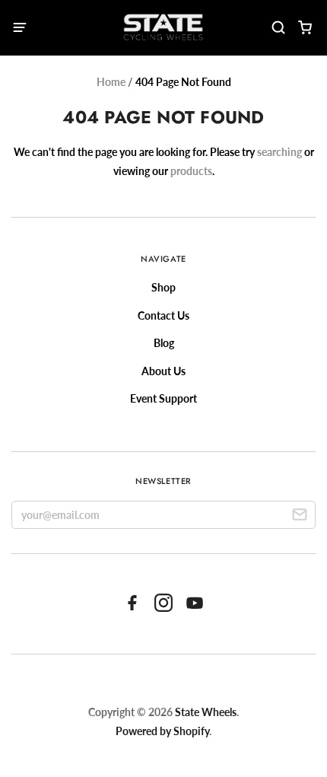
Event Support (163, 398)
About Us (163, 371)
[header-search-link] (278, 28)
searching (279, 151)
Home (111, 81)
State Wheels (206, 711)
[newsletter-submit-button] (299, 517)
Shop (163, 287)
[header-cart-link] (304, 28)
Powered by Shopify (162, 730)
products (191, 170)
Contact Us (163, 315)
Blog (164, 342)
